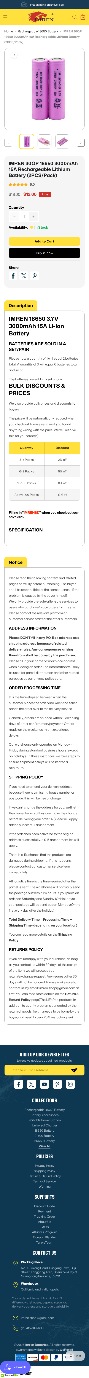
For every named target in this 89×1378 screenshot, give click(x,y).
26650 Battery (44, 1141)
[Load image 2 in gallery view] (45, 141)
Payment (44, 1211)
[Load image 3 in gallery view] (62, 141)
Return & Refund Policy (45, 1176)
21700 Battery (44, 1136)
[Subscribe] (74, 1070)
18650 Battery (44, 1130)
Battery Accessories (44, 1115)
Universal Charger (44, 1125)
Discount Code (44, 1206)
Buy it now (44, 253)
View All (45, 1146)
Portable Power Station (45, 1120)
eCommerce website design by (37, 1350)
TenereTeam (44, 1242)
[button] (5, 17)
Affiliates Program (44, 1232)
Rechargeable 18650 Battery (38, 31)
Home (8, 31)
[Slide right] (81, 143)
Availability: (18, 227)
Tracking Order (44, 1216)
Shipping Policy (44, 1171)
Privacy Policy (44, 1166)
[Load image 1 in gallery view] (27, 141)
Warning (45, 1186)
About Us (44, 1222)
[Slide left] (8, 143)
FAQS (44, 1227)
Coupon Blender (44, 1237)
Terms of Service (44, 1181)
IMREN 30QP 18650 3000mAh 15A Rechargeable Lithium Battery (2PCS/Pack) (43, 36)
